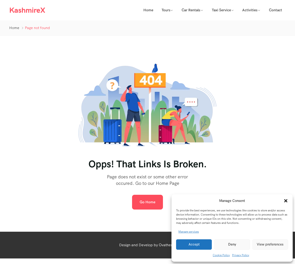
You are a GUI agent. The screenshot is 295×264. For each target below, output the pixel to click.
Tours (166, 10)
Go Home (147, 202)
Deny (232, 244)
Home (148, 10)
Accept (194, 244)
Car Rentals (191, 10)
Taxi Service (221, 10)
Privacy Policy (240, 255)
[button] (285, 200)
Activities (249, 10)
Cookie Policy (221, 255)
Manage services (188, 232)
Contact (275, 10)
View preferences (270, 244)
